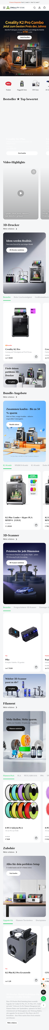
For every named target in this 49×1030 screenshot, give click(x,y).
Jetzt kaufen (22, 153)
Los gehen (11, 382)
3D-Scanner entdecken (16, 563)
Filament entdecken (15, 728)
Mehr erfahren (8, 229)
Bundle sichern (14, 424)
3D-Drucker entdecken (16, 250)
